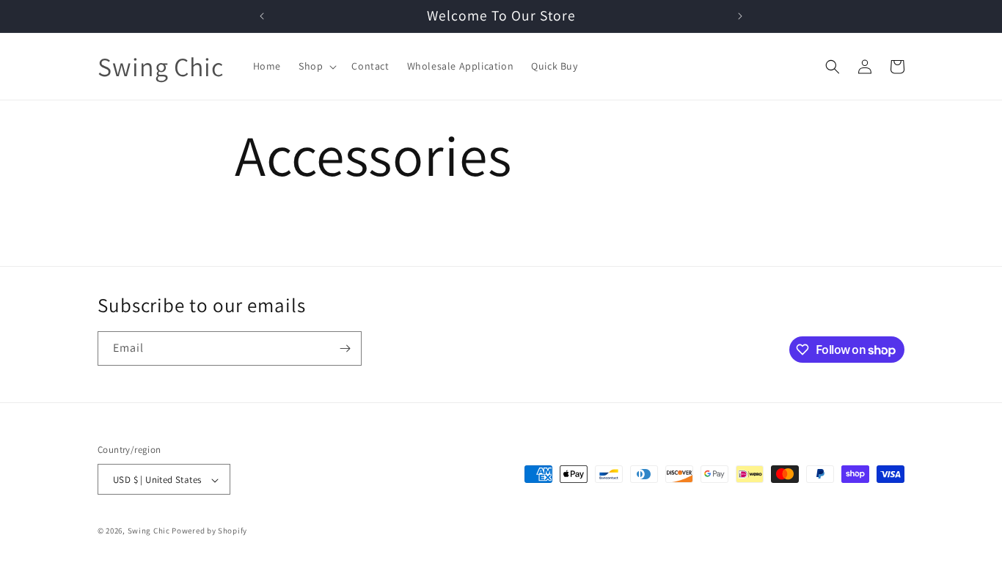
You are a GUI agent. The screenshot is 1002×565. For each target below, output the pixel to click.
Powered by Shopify (209, 531)
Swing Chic (149, 531)
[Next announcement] (740, 16)
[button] (316, 66)
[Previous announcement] (262, 16)
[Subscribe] (345, 348)
